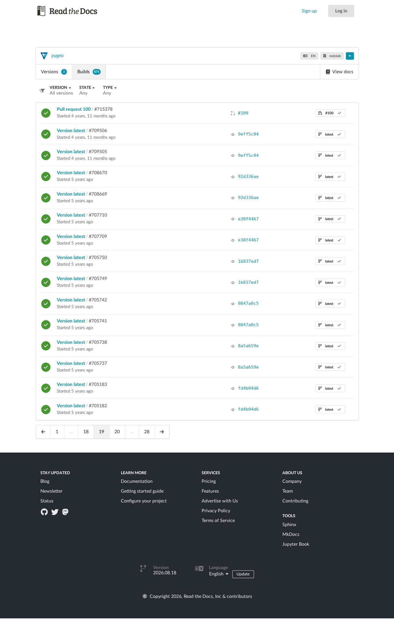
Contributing (295, 501)
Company (292, 481)
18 (86, 431)
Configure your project (144, 501)
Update (243, 574)
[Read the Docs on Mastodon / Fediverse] (65, 511)
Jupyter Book (295, 544)
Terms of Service (218, 520)
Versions (53, 72)
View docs (342, 72)
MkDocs (290, 534)
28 (146, 431)
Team (287, 491)
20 (117, 431)
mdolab (335, 56)
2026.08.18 (164, 573)
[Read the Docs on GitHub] (45, 511)
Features (210, 491)
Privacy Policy (216, 510)
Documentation (137, 481)
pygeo (57, 55)
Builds (88, 72)
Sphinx (289, 524)
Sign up (309, 11)
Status (46, 501)
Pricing (209, 481)
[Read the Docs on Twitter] (55, 511)
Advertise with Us (220, 501)
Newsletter (51, 491)
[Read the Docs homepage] (73, 11)
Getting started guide (142, 491)
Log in (341, 11)
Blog (44, 481)
